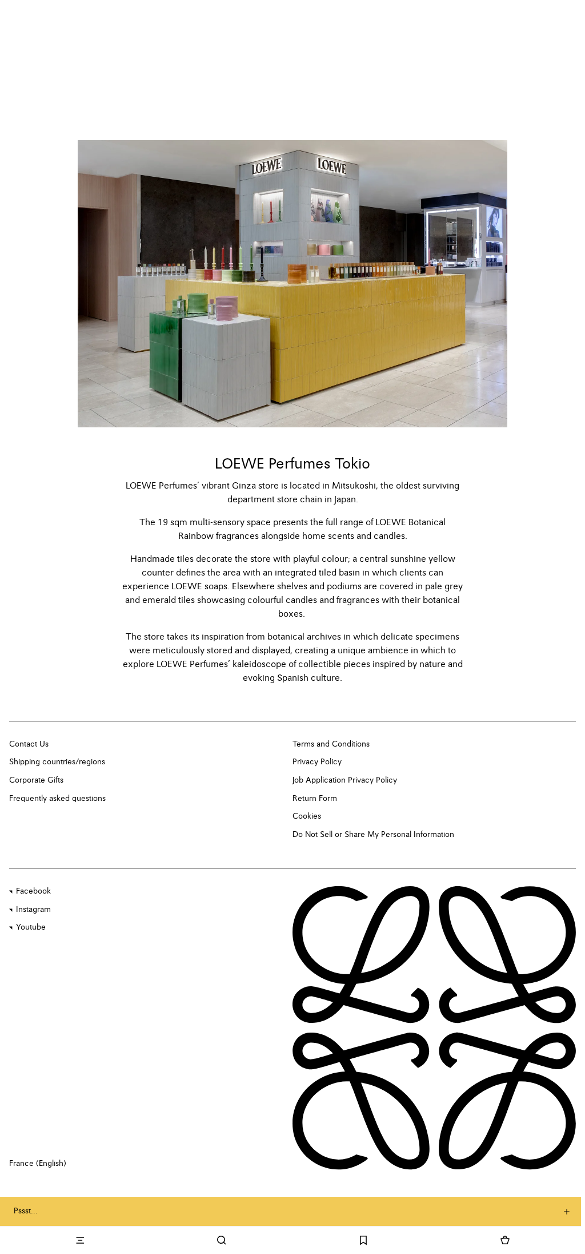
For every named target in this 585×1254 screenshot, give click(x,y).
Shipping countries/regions (57, 762)
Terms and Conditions (331, 744)
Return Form (314, 799)
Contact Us (29, 744)
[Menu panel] (80, 1240)
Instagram (33, 910)
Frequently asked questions (57, 799)
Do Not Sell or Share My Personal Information (373, 835)
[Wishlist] (363, 1240)
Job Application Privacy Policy (344, 780)
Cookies (306, 816)
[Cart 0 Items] (505, 1240)
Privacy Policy (317, 762)
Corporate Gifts (36, 780)
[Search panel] (221, 1240)
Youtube (31, 927)
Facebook (33, 891)
